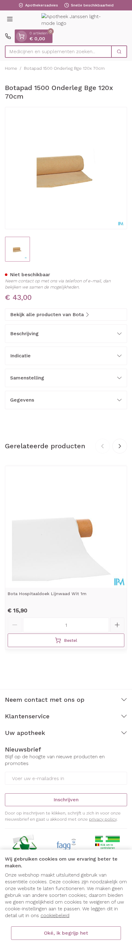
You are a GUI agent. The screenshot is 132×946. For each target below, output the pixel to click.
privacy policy (103, 819)
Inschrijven (66, 800)
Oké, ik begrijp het (66, 933)
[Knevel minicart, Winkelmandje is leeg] (21, 36)
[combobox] (58, 51)
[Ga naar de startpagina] (72, 20)
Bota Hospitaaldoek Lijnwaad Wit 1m (47, 593)
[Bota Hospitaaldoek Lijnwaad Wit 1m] (66, 527)
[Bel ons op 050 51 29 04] (8, 36)
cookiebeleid (55, 915)
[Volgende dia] (119, 446)
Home (11, 68)
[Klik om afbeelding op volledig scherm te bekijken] (66, 168)
